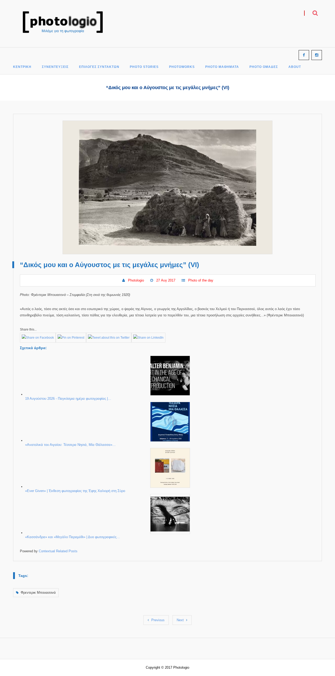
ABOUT (294, 67)
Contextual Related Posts (58, 551)
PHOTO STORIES (144, 67)
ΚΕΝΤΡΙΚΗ (22, 67)
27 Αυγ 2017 (165, 280)
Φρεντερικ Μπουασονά (38, 592)
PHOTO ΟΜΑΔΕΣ (263, 67)
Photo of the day (200, 280)
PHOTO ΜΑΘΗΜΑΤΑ (222, 67)
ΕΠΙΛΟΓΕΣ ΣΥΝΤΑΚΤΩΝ (99, 67)
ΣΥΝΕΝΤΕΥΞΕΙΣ (55, 67)
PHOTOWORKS (182, 67)
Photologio (136, 280)
